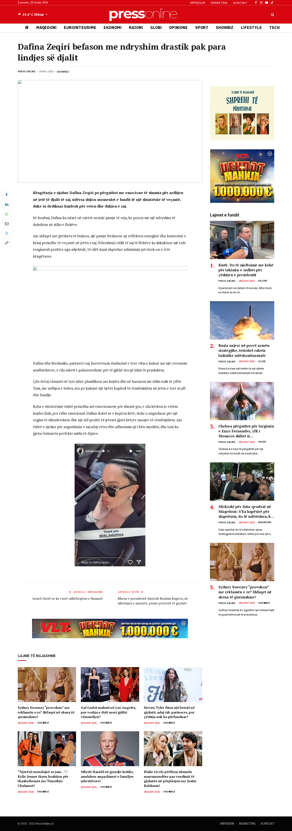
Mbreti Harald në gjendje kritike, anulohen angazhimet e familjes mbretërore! (107, 777)
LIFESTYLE (251, 27)
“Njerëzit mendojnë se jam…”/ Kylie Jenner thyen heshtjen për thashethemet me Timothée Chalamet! (43, 779)
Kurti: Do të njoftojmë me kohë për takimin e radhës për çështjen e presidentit (245, 270)
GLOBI (156, 27)
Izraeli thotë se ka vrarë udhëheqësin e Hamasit (67, 598)
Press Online (26, 71)
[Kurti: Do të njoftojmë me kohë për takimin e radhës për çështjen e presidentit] (242, 240)
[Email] (6, 223)
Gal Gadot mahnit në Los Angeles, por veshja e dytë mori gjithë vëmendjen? (108, 712)
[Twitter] (6, 233)
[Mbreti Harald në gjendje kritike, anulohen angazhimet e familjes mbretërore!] (110, 748)
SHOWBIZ (225, 27)
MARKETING (219, 2)
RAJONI (136, 27)
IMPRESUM (197, 2)
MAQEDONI (46, 27)
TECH (274, 27)
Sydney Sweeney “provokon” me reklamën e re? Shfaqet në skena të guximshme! (46, 712)
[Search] (272, 14)
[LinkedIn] (6, 204)
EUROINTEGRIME (80, 27)
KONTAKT (240, 2)
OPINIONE (178, 27)
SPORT (202, 27)
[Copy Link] (6, 243)
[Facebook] (6, 194)
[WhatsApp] (6, 214)
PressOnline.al (44, 823)
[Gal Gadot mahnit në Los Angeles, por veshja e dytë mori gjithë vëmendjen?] (110, 684)
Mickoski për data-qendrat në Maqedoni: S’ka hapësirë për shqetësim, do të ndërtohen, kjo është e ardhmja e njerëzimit (246, 511)
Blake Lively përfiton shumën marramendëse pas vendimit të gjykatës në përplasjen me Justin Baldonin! (170, 779)
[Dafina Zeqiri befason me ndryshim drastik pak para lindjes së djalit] (110, 131)
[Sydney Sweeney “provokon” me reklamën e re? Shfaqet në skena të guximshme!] (47, 684)
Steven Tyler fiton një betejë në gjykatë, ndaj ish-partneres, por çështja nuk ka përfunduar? (169, 712)
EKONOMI (113, 27)
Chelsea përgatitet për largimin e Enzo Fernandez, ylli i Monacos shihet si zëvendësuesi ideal (246, 431)
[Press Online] (146, 14)
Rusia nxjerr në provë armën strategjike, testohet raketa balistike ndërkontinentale (243, 350)
